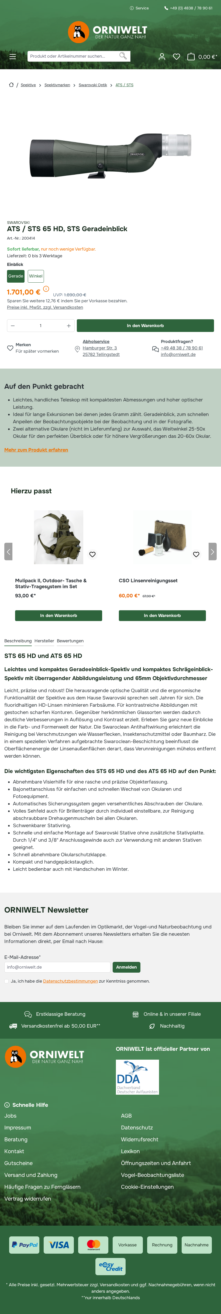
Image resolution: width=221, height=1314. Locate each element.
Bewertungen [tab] (70, 641)
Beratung (15, 1139)
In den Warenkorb (145, 325)
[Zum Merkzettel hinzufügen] (92, 554)
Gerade (15, 276)
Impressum (17, 1127)
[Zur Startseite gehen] (107, 32)
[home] (11, 85)
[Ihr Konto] (162, 56)
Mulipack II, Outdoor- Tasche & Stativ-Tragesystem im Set (51, 584)
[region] (110, 156)
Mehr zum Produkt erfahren (36, 450)
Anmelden (126, 967)
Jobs (10, 1115)
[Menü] (13, 56)
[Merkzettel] (176, 56)
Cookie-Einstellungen (147, 1187)
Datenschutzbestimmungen (70, 981)
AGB (126, 1115)
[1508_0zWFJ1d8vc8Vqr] (110, 156)
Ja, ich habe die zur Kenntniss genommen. (80, 981)
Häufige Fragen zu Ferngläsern (42, 1187)
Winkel (36, 276)
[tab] (18, 641)
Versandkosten (115, 1285)
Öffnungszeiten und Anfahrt (156, 1163)
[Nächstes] (213, 551)
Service (142, 8)
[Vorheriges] (8, 551)
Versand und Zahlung (30, 1175)
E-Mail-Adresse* (22, 957)
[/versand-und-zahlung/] (24, 1245)
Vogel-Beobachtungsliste (152, 1175)
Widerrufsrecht (139, 1139)
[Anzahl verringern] (12, 325)
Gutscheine (18, 1163)
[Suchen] (123, 56)
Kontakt (14, 1151)
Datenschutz (137, 1127)
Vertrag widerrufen (27, 1198)
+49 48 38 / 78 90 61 (182, 348)
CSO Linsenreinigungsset (148, 581)
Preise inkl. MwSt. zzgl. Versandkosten (45, 307)
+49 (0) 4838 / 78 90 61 (191, 8)
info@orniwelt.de (178, 354)
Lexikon (130, 1151)
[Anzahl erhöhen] (69, 325)
